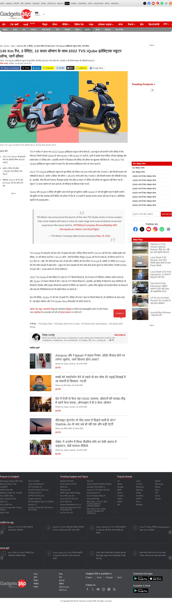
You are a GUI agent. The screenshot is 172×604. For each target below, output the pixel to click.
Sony (157, 490)
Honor (120, 493)
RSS (36, 574)
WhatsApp (109, 589)
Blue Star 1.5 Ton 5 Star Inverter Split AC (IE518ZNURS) (97, 504)
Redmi (157, 481)
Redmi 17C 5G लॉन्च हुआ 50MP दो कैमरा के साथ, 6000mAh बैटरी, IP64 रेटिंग (68, 528)
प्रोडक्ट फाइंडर (105, 24)
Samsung (159, 484)
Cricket (36, 3)
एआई (29, 24)
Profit (16, 3)
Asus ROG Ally (93, 499)
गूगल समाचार (66, 312)
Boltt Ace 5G (65, 490)
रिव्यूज (45, 24)
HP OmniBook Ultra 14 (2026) (41, 502)
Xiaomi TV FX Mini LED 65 (98, 490)
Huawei (120, 496)
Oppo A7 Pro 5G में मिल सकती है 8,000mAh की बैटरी (20, 528)
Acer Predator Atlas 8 (96, 496)
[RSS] (170, 3)
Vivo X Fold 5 (34, 481)
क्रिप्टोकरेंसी (154, 24)
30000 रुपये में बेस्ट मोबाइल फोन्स (144, 197)
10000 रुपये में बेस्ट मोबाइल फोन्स (144, 176)
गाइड (91, 24)
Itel (118, 504)
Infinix (119, 499)
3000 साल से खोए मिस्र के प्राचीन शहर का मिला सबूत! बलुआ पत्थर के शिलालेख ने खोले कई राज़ (111, 555)
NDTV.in (63, 590)
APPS (90, 3)
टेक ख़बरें (14, 24)
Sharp (157, 487)
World (9, 3)
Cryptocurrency (34, 499)
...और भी (111, 340)
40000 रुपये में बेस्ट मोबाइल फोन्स (144, 205)
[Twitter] (142, 229)
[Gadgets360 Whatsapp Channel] (162, 229)
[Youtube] (148, 229)
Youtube (98, 589)
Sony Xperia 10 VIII (68, 484)
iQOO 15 (4, 502)
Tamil (119, 577)
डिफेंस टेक (79, 24)
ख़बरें (13, 46)
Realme (139, 504)
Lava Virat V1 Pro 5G (69, 499)
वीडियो (65, 24)
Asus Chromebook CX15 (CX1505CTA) (70, 508)
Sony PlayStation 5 (36, 484)
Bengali (109, 577)
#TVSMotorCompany (84, 225)
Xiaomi (158, 499)
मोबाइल (5, 30)
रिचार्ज (130, 24)
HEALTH (60, 3)
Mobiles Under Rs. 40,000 (11, 493)
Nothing (139, 490)
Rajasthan (98, 3)
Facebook (87, 589)
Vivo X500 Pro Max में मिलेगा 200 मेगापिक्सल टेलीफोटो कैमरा (21, 554)
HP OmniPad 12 (35, 487)
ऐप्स (24, 30)
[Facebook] (135, 229)
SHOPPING (82, 3)
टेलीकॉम (67, 30)
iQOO (119, 502)
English (89, 577)
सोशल (98, 30)
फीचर (54, 24)
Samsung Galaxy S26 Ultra (11, 481)
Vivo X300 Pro (6, 504)
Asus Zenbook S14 (8, 499)
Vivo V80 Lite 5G (67, 496)
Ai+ (118, 481)
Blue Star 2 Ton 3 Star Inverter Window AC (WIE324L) (96, 511)
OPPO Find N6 (6, 490)
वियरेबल (107, 30)
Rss (114, 589)
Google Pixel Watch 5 (96, 487)
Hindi (99, 577)
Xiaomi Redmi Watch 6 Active (99, 484)
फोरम (120, 24)
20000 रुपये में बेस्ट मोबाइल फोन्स (144, 189)
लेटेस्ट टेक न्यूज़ (36, 308)
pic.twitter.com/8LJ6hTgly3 (85, 229)
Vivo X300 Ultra (6, 496)
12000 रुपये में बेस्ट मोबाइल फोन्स (144, 180)
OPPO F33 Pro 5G (36, 496)
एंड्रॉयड (37, 312)
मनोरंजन (33, 30)
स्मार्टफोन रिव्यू (48, 308)
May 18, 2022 (103, 235)
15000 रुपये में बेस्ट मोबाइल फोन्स (144, 184)
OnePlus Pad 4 (34, 493)
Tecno (157, 496)
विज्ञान (78, 30)
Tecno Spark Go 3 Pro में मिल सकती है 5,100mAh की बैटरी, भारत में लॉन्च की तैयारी (111, 530)
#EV (115, 225)
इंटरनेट (87, 30)
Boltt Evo (64, 487)
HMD (119, 490)
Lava (138, 481)
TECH (67, 3)
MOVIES (28, 3)
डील (142, 24)
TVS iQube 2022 (45, 324)
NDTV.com (64, 587)
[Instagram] (155, 229)
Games (74, 3)
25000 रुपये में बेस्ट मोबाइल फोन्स (144, 193)
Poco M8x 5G (66, 502)
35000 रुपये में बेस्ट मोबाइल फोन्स (144, 201)
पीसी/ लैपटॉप (46, 30)
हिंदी (22, 3)
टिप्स (57, 30)
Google (120, 487)
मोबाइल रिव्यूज (138, 240)
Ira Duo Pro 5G (66, 513)
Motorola (140, 487)
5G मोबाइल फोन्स (138, 168)
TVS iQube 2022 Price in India (66, 324)
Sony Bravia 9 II (93, 493)
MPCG (107, 3)
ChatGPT (4, 487)
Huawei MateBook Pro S (70, 504)
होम (3, 24)
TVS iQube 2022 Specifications (94, 324)
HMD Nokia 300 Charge (70, 493)
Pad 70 (90, 481)
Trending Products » (143, 84)
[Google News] (168, 229)
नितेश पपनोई (4, 63)
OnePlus (139, 496)
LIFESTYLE (51, 3)
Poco (138, 502)
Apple (119, 484)
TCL (157, 493)
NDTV (2, 3)
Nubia (138, 493)
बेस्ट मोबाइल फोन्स (138, 172)
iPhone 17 (32, 504)
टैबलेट (15, 30)
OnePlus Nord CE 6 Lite (38, 490)
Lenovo (139, 484)
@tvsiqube (65, 229)
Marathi (114, 3)
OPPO (138, 499)
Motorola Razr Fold (8, 484)
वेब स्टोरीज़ (119, 30)
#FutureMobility (104, 225)
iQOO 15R (4, 513)
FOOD (43, 3)
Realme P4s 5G (67, 481)
